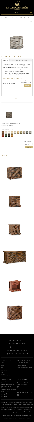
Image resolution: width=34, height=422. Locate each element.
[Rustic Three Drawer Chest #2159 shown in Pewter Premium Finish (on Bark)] (16, 55)
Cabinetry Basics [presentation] (15, 60)
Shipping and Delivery (5, 391)
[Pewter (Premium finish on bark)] (30, 133)
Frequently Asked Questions (23, 382)
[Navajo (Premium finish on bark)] (12, 133)
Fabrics (2, 372)
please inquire (26, 74)
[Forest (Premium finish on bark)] (6, 136)
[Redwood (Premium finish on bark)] (2, 136)
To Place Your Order (21, 363)
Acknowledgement (5, 381)
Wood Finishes (4, 370)
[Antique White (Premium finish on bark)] (6, 133)
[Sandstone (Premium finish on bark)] (15, 133)
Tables (2, 365)
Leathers (3, 374)
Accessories (3, 369)
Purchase (27, 85)
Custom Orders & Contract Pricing (24, 367)
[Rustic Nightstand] (14, 212)
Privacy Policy (4, 396)
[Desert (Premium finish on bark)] (18, 133)
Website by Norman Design (24, 418)
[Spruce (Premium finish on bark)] (27, 133)
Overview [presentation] (5, 60)
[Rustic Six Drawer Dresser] (14, 269)
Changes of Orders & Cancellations (8, 389)
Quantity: (27, 144)
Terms (2, 382)
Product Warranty (4, 394)
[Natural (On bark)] (2, 133)
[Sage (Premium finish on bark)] (21, 133)
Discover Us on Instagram (18, 353)
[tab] (5, 60)
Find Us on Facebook (18, 343)
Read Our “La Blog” (18, 340)
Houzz (16, 98)
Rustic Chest (13, 64)
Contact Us (19, 381)
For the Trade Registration (22, 362)
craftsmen (17, 66)
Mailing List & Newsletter (22, 384)
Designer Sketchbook (5, 375)
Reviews (19, 387)
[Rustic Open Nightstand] (14, 297)
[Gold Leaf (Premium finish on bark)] (12, 136)
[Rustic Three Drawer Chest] (14, 184)
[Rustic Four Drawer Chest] (14, 325)
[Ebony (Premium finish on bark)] (9, 136)
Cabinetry (3, 363)
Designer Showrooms (21, 365)
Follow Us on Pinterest (18, 350)
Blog (18, 386)
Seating (2, 362)
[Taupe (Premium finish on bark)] (24, 133)
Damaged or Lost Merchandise (7, 384)
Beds (2, 367)
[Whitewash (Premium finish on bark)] (9, 133)
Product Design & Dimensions (7, 393)
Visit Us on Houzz (18, 347)
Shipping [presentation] (24, 60)
